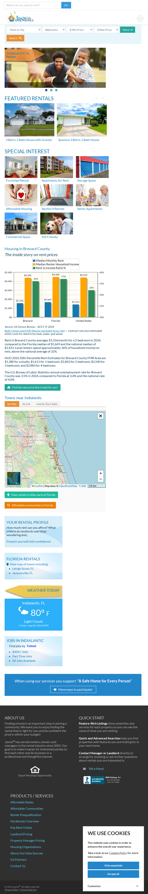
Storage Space (86, 180)
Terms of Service (28, 889)
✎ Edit (82, 486)
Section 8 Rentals (53, 208)
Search (13, 38)
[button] (55, 456)
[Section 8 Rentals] (56, 195)
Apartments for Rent (55, 180)
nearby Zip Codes (46, 404)
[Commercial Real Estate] (21, 223)
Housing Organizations (25, 847)
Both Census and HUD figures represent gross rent (35, 330)
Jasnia (16, 886)
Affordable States (22, 802)
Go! (66, 5)
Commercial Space (18, 237)
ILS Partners (18, 859)
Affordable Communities (26, 808)
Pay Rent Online (21, 827)
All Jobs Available (23, 660)
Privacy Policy (12, 889)
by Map (12, 404)
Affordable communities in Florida (32, 505)
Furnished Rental (17, 180)
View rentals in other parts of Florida (33, 494)
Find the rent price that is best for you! (34, 387)
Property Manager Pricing (27, 840)
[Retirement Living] (92, 195)
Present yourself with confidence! (29, 541)
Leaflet (38, 486)
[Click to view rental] (29, 120)
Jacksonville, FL (22, 573)
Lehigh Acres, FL (23, 568)
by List (26, 404)
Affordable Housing (19, 208)
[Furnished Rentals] (21, 166)
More (126, 29)
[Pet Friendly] (56, 223)
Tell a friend (96, 768)
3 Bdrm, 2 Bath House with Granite (29, 140)
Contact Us (17, 866)
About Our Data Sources (26, 853)
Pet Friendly (50, 237)
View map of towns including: (29, 564)
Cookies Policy (118, 853)
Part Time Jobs (22, 656)
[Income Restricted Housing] (21, 195)
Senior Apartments (89, 208)
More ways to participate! (75, 689)
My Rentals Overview (24, 821)
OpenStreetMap (68, 486)
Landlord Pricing (21, 834)
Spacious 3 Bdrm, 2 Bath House (78, 140)
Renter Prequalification (25, 815)
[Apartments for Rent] (56, 166)
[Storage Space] (92, 166)
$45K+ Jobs (20, 652)
